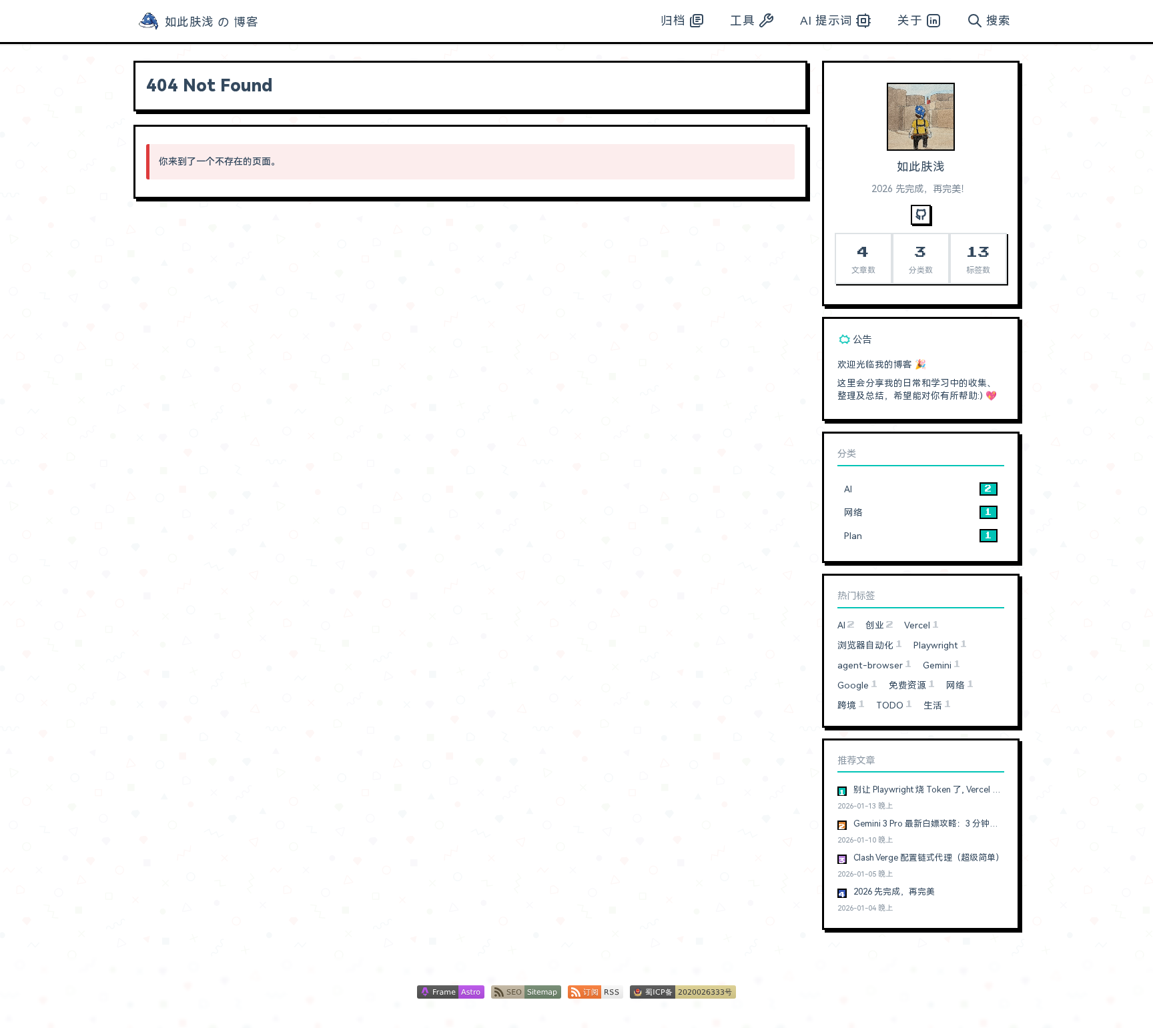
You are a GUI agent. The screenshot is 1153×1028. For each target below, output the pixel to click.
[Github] (921, 215)
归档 (673, 20)
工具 (742, 20)
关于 (909, 20)
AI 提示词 (826, 20)
